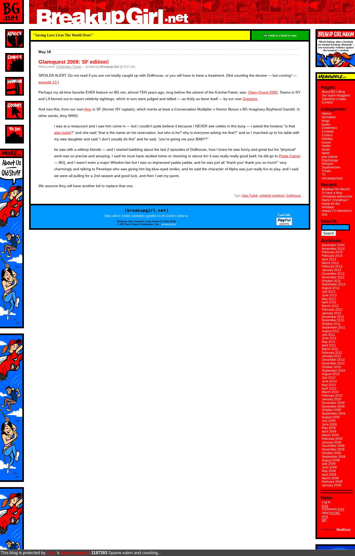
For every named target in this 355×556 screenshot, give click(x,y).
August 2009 (331, 417)
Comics (327, 135)
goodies (151, 216)
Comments (333, 509)
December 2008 (333, 446)
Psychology (330, 160)
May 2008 (329, 471)
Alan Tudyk (250, 196)
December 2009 (333, 403)
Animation (329, 117)
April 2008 (329, 474)
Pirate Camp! (289, 156)
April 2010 (329, 388)
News (326, 153)
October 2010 (331, 367)
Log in (326, 502)
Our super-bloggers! (336, 95)
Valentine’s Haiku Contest (334, 100)
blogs (326, 121)
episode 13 (47, 82)
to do (162, 216)
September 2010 (333, 370)
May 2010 (329, 385)
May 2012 (329, 299)
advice (116, 216)
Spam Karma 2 (74, 553)
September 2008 (333, 457)
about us (183, 216)
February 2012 (332, 309)
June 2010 (329, 381)
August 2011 (330, 331)
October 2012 (331, 281)
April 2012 (329, 302)
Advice (326, 113)
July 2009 (329, 421)
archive (171, 216)
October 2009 (331, 410)
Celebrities (63, 67)
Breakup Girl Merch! (336, 189)
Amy (87, 109)
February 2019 (332, 252)
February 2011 (332, 353)
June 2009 (329, 424)
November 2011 (333, 320)
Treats (76, 67)
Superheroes (331, 167)
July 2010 (329, 378)
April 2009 (329, 431)
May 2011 (329, 342)
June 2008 (329, 467)
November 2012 (333, 277)
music (326, 149)
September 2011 (333, 327)
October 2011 (331, 324)
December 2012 (333, 274)
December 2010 (333, 360)
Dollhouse (293, 196)
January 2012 (331, 313)
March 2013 (330, 263)
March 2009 (330, 435)
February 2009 (332, 439)
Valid (331, 513)
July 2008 (329, 464)
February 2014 (332, 256)
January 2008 (331, 485)
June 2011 (329, 338)
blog (107, 216)
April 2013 (329, 259)
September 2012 (333, 284)
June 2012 (329, 295)
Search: (329, 221)
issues (326, 142)
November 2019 (333, 249)
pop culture (330, 157)
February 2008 (332, 481)
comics (126, 216)
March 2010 (330, 392)
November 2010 (333, 363)
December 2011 (333, 317)
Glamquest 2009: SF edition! (73, 62)
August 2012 (331, 288)
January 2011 (331, 356)
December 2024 (333, 245)
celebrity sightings (272, 196)
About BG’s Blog (333, 92)
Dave (51, 553)
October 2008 (331, 453)
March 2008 (330, 478)
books (326, 124)
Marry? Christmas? (335, 200)
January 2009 (331, 442)
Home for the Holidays (331, 205)
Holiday (327, 139)
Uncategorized (332, 178)
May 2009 (329, 428)
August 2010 (331, 374)
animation (139, 216)
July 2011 (328, 335)
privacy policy (169, 224)
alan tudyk (62, 132)
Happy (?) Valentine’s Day (337, 212)
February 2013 (332, 266)
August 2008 (331, 460)
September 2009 (333, 413)
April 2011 (329, 345)
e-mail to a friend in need (282, 35)
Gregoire (250, 99)
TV (324, 174)
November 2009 (333, 406)
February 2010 (332, 395)
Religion (328, 164)
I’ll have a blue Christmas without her (337, 194)
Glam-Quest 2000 (263, 92)
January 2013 (331, 270)
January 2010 (331, 399)
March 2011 (330, 349)
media (326, 146)
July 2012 (329, 291)
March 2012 (330, 306)
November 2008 (333, 449)
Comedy (328, 131)
